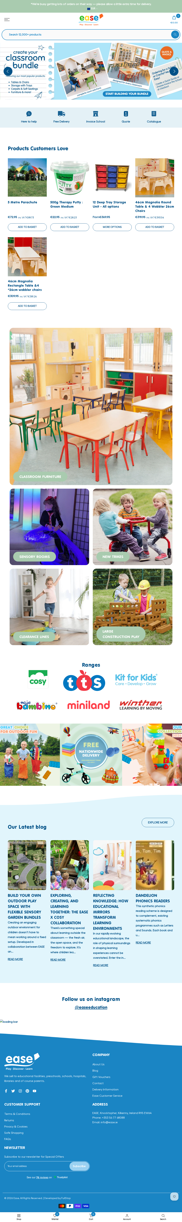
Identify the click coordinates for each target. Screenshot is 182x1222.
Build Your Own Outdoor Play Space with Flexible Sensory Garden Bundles (24, 906)
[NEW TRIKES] (132, 526)
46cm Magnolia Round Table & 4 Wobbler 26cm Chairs (154, 206)
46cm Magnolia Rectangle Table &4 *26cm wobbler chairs (25, 285)
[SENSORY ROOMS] (49, 526)
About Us (98, 1064)
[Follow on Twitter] (13, 1091)
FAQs (7, 1139)
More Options (112, 227)
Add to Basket (27, 227)
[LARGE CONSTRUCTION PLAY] (132, 606)
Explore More (158, 822)
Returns (9, 1120)
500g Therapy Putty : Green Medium (66, 204)
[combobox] (92, 34)
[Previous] (8, 71)
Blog (95, 1070)
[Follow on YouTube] (34, 1091)
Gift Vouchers (101, 1077)
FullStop (66, 1198)
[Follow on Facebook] (6, 1091)
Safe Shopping (13, 1132)
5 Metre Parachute (22, 202)
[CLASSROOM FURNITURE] (91, 405)
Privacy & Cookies (16, 1126)
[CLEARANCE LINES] (49, 606)
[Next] (174, 71)
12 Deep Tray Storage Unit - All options (109, 204)
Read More (15, 959)
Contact (98, 1083)
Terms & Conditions (17, 1114)
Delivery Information (105, 1089)
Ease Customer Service (107, 1095)
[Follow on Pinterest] (27, 1091)
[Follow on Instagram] (20, 1091)
